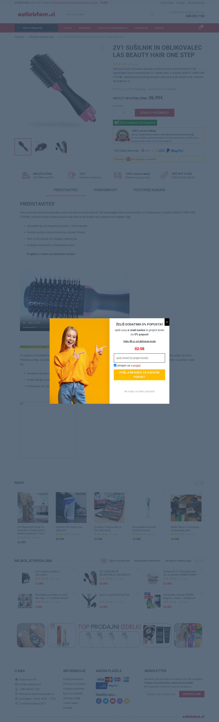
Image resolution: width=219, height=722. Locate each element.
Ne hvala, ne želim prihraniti (139, 391)
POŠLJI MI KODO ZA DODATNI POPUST (139, 375)
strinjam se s (128, 365)
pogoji (136, 365)
